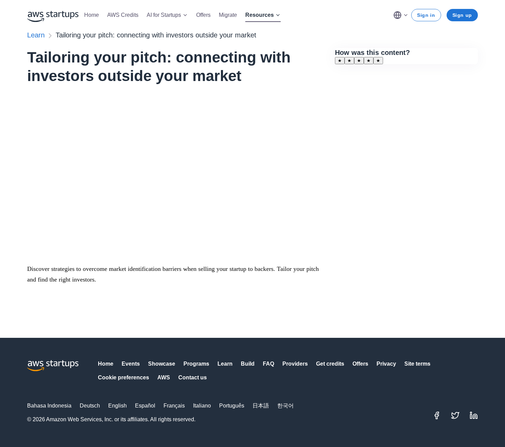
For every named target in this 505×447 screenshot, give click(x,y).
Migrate (228, 15)
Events (131, 364)
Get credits (330, 364)
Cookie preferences (123, 377)
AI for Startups (164, 15)
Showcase (161, 364)
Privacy (386, 364)
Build (248, 364)
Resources (259, 15)
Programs (196, 364)
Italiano (202, 406)
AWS (163, 377)
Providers (295, 364)
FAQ (268, 364)
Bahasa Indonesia (49, 406)
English (117, 406)
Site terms (417, 364)
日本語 (260, 406)
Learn (36, 35)
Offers (203, 15)
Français (174, 406)
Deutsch (90, 406)
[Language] (400, 15)
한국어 (285, 406)
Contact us (192, 377)
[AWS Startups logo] (53, 15)
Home (91, 15)
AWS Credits (122, 15)
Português (231, 406)
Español (145, 406)
